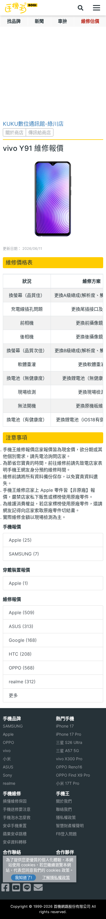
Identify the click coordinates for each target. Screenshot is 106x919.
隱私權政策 (66, 817)
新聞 (39, 21)
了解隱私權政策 (56, 877)
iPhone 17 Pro (68, 734)
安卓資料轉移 (15, 841)
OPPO (8, 742)
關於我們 (64, 801)
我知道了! (23, 877)
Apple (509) (21, 612)
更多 (13, 695)
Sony (7, 775)
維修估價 (90, 21)
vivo (6, 750)
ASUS (8, 766)
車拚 (62, 21)
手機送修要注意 (17, 809)
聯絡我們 (64, 809)
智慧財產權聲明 (70, 825)
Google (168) (23, 640)
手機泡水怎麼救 (17, 817)
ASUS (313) (21, 626)
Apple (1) (18, 583)
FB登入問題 (66, 833)
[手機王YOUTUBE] (16, 889)
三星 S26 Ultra (69, 742)
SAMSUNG (13, 726)
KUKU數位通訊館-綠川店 (33, 123)
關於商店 (14, 132)
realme (9, 783)
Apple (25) (20, 540)
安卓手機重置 (15, 825)
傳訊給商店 (39, 132)
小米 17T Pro (67, 783)
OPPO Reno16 (69, 766)
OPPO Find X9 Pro (73, 775)
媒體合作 (64, 867)
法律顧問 (64, 859)
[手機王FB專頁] (5, 889)
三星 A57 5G (67, 750)
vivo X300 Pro (69, 758)
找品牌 (14, 21)
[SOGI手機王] (21, 8)
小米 (7, 758)
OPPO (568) (21, 668)
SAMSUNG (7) (24, 554)
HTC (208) (20, 654)
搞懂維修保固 (15, 801)
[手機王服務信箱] (38, 889)
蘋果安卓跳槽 (15, 833)
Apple (8, 734)
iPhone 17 (65, 726)
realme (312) (22, 681)
